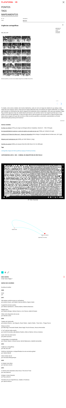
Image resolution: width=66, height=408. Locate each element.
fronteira (28, 150)
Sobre (2, 20)
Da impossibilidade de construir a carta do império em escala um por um (19, 131)
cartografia (4, 150)
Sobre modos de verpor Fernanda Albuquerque (8, 356)
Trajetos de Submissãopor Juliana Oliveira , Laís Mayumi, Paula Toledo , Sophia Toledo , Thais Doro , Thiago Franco (26, 322)
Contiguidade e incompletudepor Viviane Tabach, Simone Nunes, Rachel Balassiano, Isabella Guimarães (21, 340)
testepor (2, 293)
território (14, 150)
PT (1, 18)
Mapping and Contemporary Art (9, 139)
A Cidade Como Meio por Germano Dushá (6, 364)
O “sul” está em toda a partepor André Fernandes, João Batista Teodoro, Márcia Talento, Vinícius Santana (22, 331)
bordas (33, 150)
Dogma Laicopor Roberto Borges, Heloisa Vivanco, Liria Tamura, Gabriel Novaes (19, 310)
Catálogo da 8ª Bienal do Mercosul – (16, 134)
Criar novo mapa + (6, 279)
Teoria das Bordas (45, 235)
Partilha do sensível (6, 144)
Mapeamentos (9, 14)
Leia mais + (62, 120)
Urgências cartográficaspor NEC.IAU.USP (7, 347)
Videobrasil (25, 18)
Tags (4, 10)
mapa (9, 150)
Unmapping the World (42, 237)
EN (3, 18)
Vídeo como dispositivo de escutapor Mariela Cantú (10, 314)
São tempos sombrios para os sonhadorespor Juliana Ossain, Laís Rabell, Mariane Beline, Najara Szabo (17, 301)
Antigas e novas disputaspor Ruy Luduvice (8, 376)
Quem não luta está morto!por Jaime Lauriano (8, 335)
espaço (23, 150)
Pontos (5, 7)
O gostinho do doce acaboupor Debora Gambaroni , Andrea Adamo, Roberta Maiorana (17, 305)
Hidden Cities (14, 229)
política (19, 150)
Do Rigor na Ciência (6, 128)
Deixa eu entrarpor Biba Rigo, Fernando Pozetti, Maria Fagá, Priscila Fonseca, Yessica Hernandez (23, 326)
